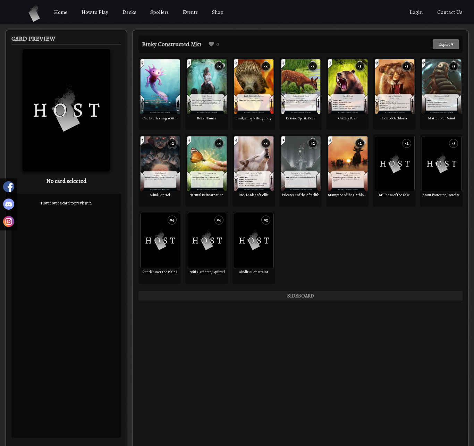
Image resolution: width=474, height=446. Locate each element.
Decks (129, 12)
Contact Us (449, 12)
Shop (217, 12)
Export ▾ (446, 44)
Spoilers (159, 12)
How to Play (95, 12)
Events (190, 12)
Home (60, 12)
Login (416, 12)
